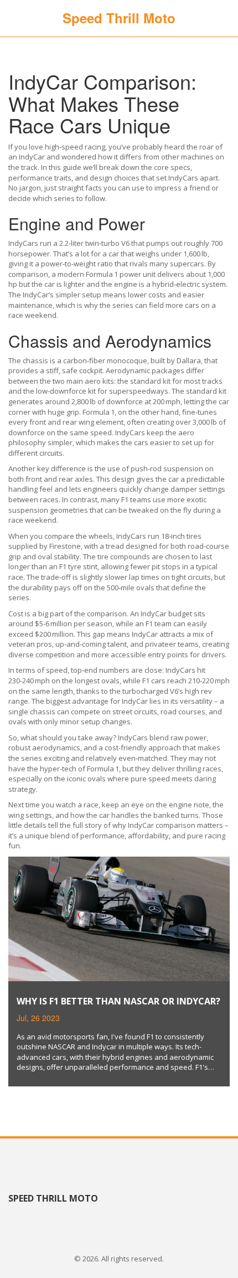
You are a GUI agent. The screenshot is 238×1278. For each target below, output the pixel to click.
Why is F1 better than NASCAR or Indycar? (118, 1001)
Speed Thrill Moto (119, 17)
